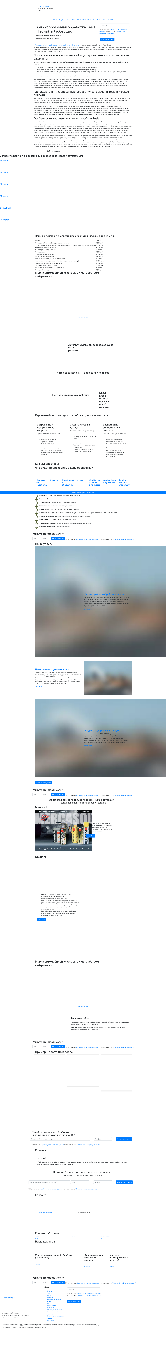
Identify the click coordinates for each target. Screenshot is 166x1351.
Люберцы (38, 1239)
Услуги (61, 20)
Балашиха (71, 1237)
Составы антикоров (87, 20)
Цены (68, 20)
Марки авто (75, 20)
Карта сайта (51, 1305)
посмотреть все (83, 318)
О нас (98, 20)
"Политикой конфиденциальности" (124, 539)
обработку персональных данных (87, 539)
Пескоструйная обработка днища (104, 594)
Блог (103, 20)
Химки (103, 1239)
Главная (54, 20)
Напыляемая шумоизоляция (52, 669)
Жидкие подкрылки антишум (101, 730)
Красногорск (105, 1237)
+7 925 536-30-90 (44, 6)
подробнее (88, 609)
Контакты (110, 20)
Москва (37, 1237)
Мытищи (71, 1239)
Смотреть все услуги (43, 783)
